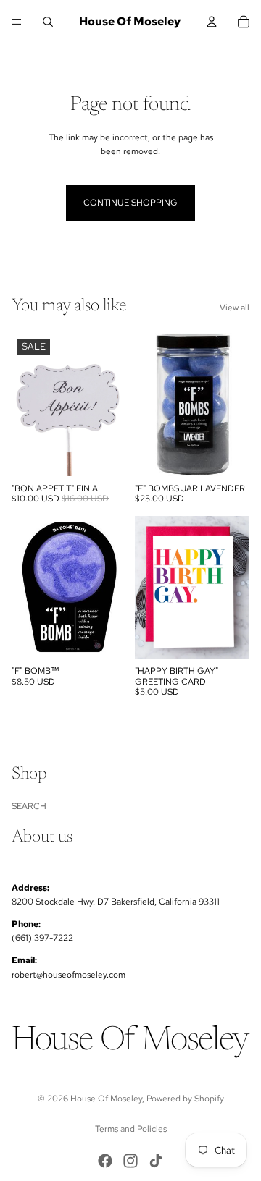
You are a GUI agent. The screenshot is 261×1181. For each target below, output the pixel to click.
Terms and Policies (131, 1129)
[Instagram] (130, 1160)
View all (234, 307)
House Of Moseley (106, 1098)
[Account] (212, 22)
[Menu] (16, 21)
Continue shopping (130, 202)
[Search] (48, 22)
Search (29, 806)
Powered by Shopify (185, 1098)
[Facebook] (105, 1160)
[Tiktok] (156, 1160)
